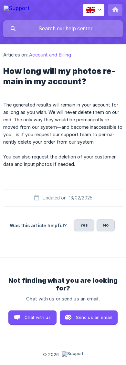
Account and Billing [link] (50, 54)
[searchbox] (63, 28)
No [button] (106, 225)
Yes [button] (84, 225)
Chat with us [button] (38, 317)
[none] (17, 9)
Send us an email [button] (94, 317)
